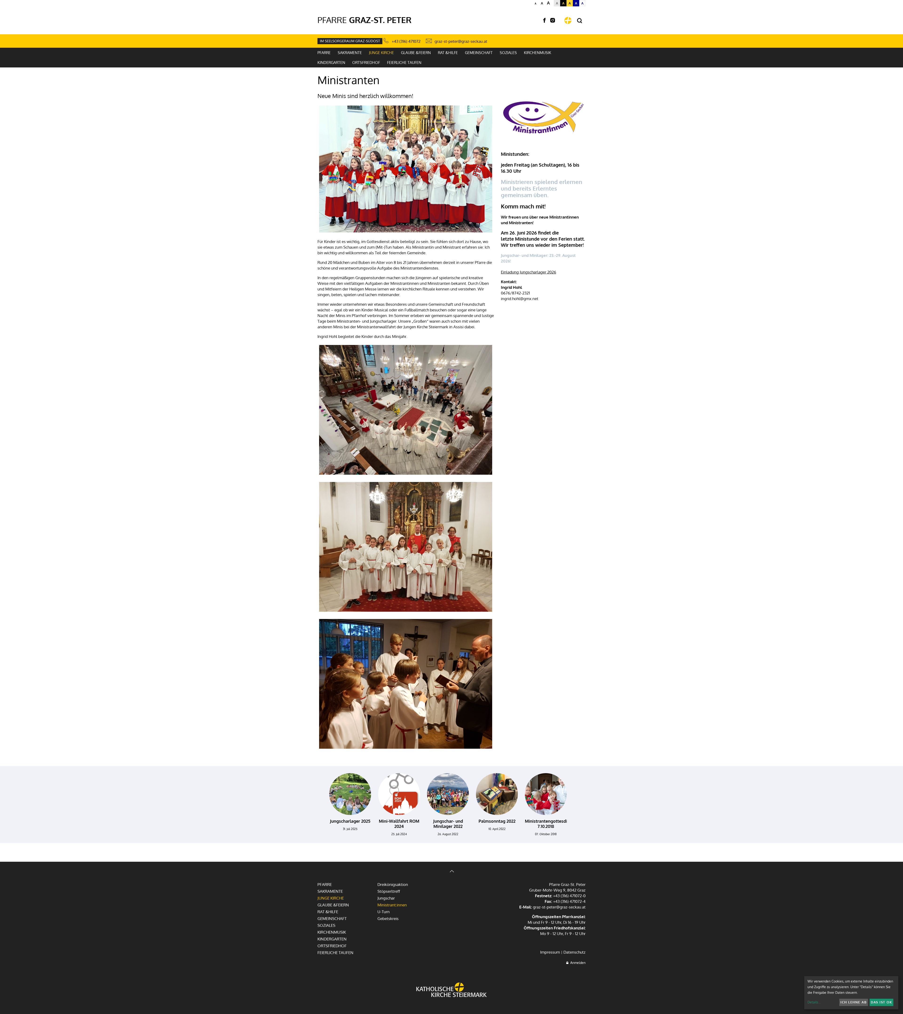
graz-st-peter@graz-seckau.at (461, 41)
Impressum (550, 952)
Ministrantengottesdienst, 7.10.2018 (551, 823)
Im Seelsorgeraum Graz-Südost (350, 41)
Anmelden (577, 963)
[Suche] (579, 20)
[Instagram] (552, 20)
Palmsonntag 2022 (497, 821)
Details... (814, 1002)
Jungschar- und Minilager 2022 (448, 823)
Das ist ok (881, 1002)
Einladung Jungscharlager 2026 (528, 272)
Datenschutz (574, 952)
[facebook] (544, 20)
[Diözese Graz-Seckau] (451, 990)
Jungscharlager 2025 (350, 821)
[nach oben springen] (451, 872)
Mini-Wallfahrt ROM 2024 (399, 823)
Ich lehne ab (853, 1002)
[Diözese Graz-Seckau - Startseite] (567, 20)
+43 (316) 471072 (406, 41)
